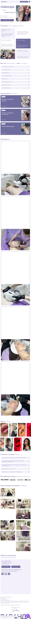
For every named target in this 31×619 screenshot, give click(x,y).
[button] (15, 101)
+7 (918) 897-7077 (5, 564)
